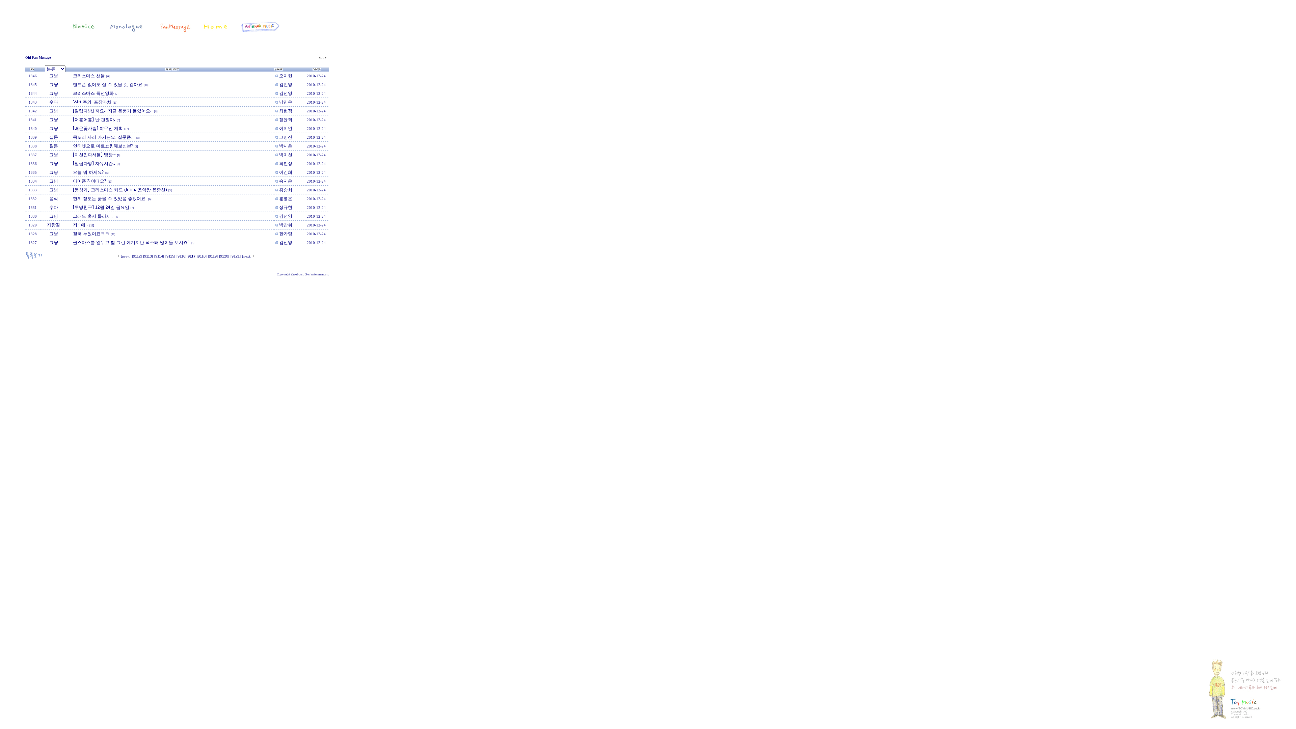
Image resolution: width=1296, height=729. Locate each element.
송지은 (285, 181)
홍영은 (285, 198)
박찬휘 (285, 224)
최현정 (285, 110)
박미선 (285, 154)
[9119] (213, 256)
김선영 (285, 93)
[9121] (236, 256)
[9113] (148, 256)
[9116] (181, 256)
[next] (246, 256)
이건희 (285, 172)
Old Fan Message (38, 57)
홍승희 (285, 189)
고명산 (285, 137)
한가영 (285, 233)
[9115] (170, 256)
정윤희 (285, 119)
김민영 (285, 84)
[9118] (202, 256)
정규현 (285, 207)
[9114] (159, 256)
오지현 (285, 75)
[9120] (224, 256)
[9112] (137, 256)
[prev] (126, 256)
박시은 (285, 145)
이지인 (285, 128)
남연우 (285, 102)
